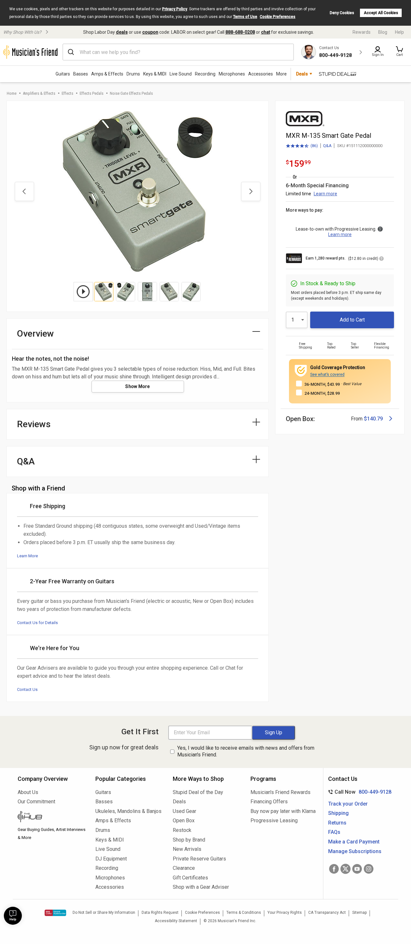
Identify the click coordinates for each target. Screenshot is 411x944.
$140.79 (373, 419)
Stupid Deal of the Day (198, 792)
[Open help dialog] (13, 916)
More (281, 73)
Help (399, 32)
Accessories (260, 73)
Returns (337, 823)
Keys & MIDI (154, 73)
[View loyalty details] (381, 259)
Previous (24, 191)
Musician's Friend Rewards (280, 792)
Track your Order (348, 804)
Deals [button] (302, 73)
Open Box (184, 820)
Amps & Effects (107, 73)
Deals (179, 801)
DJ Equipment (111, 859)
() (302, 146)
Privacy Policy (174, 9)
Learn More (27, 555)
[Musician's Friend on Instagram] (368, 869)
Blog (382, 32)
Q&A (327, 145)
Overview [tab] (35, 333)
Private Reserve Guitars (199, 859)
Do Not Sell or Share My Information (104, 912)
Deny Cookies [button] (342, 13)
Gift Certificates (190, 878)
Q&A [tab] (26, 461)
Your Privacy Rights (284, 912)
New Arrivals (187, 849)
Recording (205, 73)
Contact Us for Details (37, 622)
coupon (150, 32)
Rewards (362, 32)
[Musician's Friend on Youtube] (357, 869)
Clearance (184, 868)
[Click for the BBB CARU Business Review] (55, 913)
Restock (182, 830)
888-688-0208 (240, 32)
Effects (67, 93)
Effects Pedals (91, 93)
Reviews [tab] (34, 424)
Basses (80, 73)
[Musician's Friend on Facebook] (334, 869)
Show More (137, 386)
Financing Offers (269, 801)
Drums (133, 73)
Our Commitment (36, 801)
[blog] (52, 817)
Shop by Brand (189, 840)
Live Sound (181, 73)
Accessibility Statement (176, 921)
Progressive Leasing (274, 820)
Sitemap (359, 912)
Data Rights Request (160, 912)
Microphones (232, 73)
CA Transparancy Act (327, 912)
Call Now (358, 792)
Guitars (63, 73)
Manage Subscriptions (354, 851)
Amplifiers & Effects (39, 93)
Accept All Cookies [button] (381, 13)
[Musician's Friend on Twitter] (345, 869)
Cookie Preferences (277, 16)
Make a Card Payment (354, 842)
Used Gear (184, 811)
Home (11, 93)
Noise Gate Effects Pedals (131, 93)
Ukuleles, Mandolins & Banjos (128, 811)
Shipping (338, 813)
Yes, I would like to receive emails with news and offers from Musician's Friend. (245, 751)
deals (122, 32)
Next (250, 191)
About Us (28, 792)
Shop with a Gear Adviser (201, 887)
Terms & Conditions (243, 912)
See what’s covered (327, 374)
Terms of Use (245, 16)
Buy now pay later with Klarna (283, 811)
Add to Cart (352, 320)
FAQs (334, 832)
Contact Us (27, 689)
